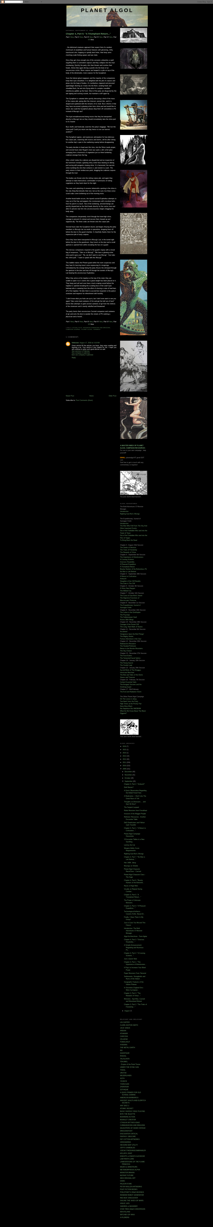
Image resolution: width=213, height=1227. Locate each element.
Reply (74, 358)
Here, (101, 37)
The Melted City (125, 591)
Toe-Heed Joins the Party (129, 701)
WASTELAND (125, 1212)
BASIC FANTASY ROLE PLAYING (132, 1111)
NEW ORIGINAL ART (127, 1178)
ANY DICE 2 (124, 1106)
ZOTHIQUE (124, 1090)
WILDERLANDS (126, 1075)
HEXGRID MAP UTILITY (129, 1145)
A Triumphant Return (127, 567)
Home (91, 396)
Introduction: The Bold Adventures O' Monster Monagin (133, 930)
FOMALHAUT (125, 1042)
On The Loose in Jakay (128, 699)
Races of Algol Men (131, 886)
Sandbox (96, 329)
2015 (125, 749)
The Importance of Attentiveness (131, 557)
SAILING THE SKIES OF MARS (131, 1200)
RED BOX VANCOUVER (129, 1198)
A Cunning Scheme (127, 559)
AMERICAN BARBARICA (129, 1098)
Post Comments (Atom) (84, 400)
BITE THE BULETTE (127, 1114)
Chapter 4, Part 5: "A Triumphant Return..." (88, 34)
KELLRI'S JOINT (126, 1153)
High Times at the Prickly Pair (131, 704)
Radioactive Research (128, 644)
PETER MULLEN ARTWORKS (131, 1187)
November (128, 775)
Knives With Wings (127, 620)
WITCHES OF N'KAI (127, 1215)
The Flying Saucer (126, 663)
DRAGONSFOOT (126, 1131)
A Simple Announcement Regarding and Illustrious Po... (133, 947)
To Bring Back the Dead (128, 540)
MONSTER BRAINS (127, 1172)
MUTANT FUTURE (126, 1175)
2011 (125, 762)
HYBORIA (123, 1045)
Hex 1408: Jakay (130, 863)
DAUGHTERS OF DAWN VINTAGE (133, 1128)
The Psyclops (125, 615)
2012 (125, 759)
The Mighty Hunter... (127, 636)
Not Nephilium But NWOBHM (130, 708)
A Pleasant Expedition (128, 564)
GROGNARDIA (125, 1142)
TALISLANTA (125, 1059)
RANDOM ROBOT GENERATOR (132, 1195)
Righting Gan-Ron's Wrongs (130, 514)
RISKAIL (123, 1056)
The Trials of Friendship (128, 550)
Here (72, 37)
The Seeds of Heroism (128, 547)
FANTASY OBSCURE (128, 1136)
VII (89, 40)
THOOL (122, 1070)
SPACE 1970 (124, 1203)
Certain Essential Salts (128, 682)
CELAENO (124, 1039)
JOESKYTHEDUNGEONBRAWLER (133, 1150)
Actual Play (77, 327)
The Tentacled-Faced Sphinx (130, 658)
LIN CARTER (125, 1022)
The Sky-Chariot (126, 651)
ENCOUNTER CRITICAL (129, 1134)
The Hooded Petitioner (128, 646)
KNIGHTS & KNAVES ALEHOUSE (132, 1156)
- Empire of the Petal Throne (130, 1064)
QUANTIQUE (125, 1053)
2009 (125, 769)
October (128, 778)
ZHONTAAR (124, 1087)
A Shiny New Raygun (127, 588)
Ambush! (123, 579)
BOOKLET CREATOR (128, 1120)
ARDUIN (123, 1031)
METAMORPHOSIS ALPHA (130, 1170)
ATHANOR (124, 1033)
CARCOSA (124, 1036)
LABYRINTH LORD (127, 1159)
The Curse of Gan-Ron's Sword (131, 595)
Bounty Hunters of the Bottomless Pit (133, 569)
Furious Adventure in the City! (130, 639)
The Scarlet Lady (126, 665)
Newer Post (70, 396)
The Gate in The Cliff (127, 583)
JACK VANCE (125, 1028)
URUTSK (123, 1073)
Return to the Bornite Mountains (131, 648)
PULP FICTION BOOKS (128, 1189)
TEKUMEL (124, 1062)
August (127, 1011)
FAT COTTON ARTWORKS (130, 1139)
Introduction (124, 511)
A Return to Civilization (128, 576)
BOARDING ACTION (127, 1117)
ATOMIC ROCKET (126, 1108)
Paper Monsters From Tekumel (135, 973)
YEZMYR (123, 1081)
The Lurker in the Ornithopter (130, 612)
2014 (125, 753)
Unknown (75, 343)
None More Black (126, 706)
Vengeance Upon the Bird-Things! (132, 634)
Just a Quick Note (130, 959)
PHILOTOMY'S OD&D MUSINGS (132, 1192)
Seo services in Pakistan (81, 351)
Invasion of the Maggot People (135, 814)
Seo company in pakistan (81, 353)
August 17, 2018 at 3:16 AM (90, 343)
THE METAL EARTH (127, 1047)
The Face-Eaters (126, 656)
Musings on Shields (131, 866)
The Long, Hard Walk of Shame (131, 627)
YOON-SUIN (124, 1084)
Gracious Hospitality (127, 562)
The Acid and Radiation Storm (130, 692)
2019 (125, 746)
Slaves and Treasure (127, 677)
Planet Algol (86, 329)
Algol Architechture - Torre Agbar (135, 936)
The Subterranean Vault (128, 617)
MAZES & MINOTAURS (128, 1167)
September (129, 781)
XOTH (122, 1078)
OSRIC (122, 1181)
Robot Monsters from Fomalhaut (135, 810)
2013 (125, 756)
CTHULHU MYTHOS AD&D (130, 1122)
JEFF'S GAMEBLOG (127, 1148)
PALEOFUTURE (126, 1184)
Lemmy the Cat (129, 845)
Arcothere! (123, 631)
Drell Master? (128, 787)
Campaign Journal (73, 329)
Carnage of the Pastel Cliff (129, 624)
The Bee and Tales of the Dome (131, 675)
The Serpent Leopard (131, 807)
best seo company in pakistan (82, 355)
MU (121, 1050)
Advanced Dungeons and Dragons (96, 327)
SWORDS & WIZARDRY (129, 1206)
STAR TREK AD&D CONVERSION (132, 1209)
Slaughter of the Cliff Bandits (130, 581)
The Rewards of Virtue (128, 552)
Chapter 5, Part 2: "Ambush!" (134, 784)
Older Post (112, 396)
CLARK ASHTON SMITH (129, 1025)
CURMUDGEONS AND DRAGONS (132, 1125)
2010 (125, 766)
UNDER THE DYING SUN (129, 1067)
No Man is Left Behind (128, 571)
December (128, 772)
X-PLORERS (124, 1217)
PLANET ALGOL (107, 10)
